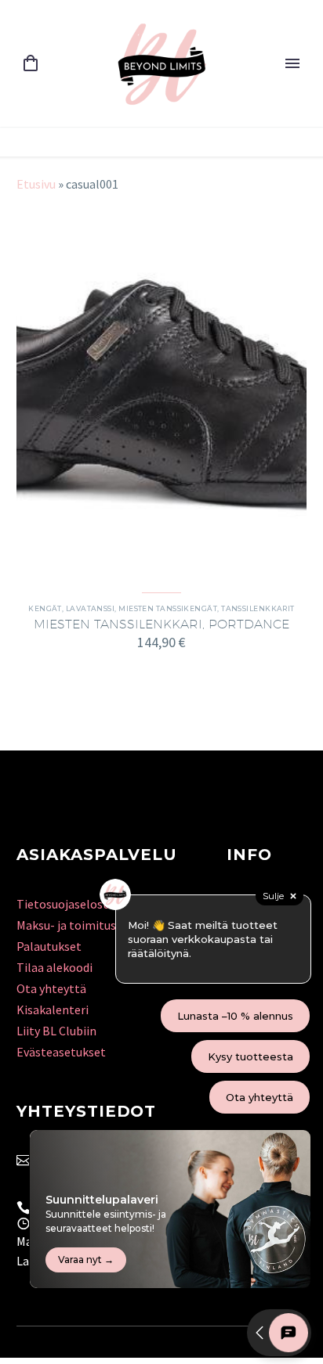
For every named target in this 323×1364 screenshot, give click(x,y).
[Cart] (30, 64)
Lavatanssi (90, 608)
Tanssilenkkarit (258, 608)
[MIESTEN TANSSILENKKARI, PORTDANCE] (161, 392)
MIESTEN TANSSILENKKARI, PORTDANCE (161, 624)
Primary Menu (292, 63)
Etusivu (36, 184)
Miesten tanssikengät (167, 608)
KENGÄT (45, 608)
